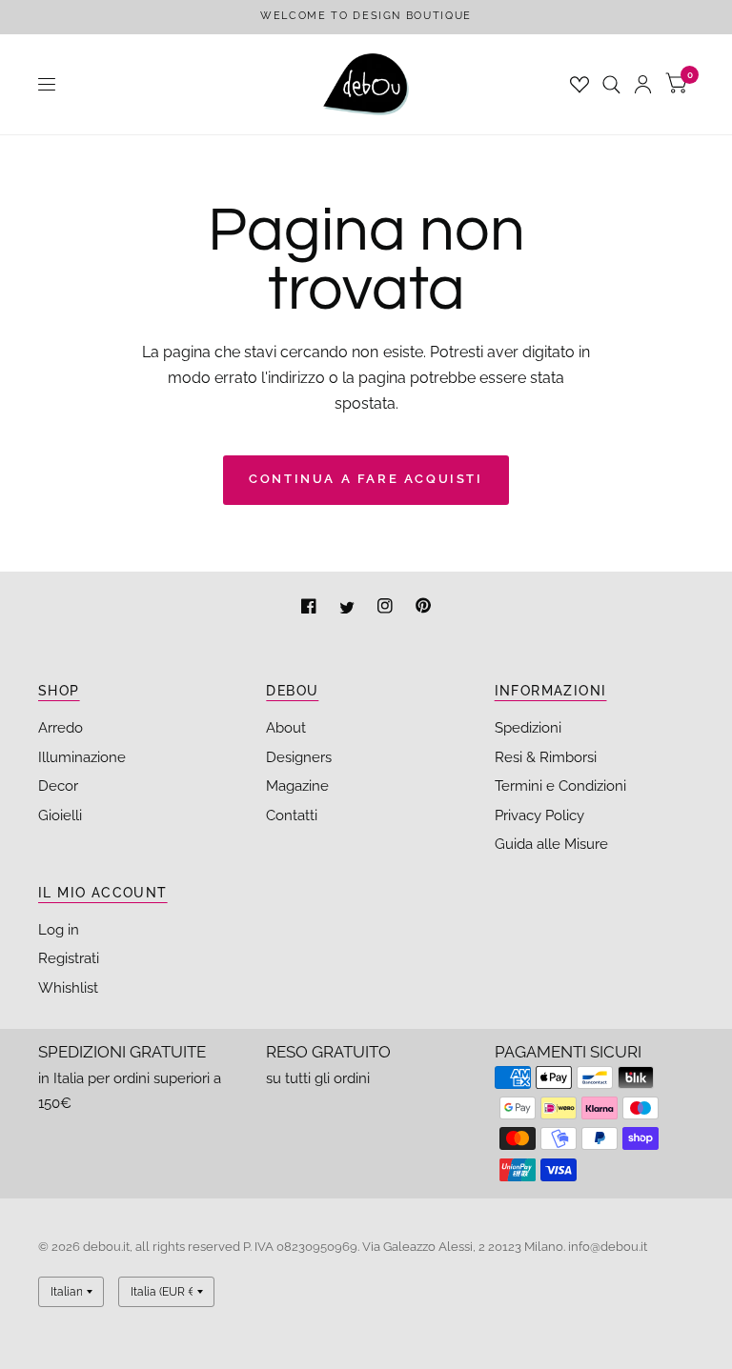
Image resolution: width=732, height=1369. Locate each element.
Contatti (291, 815)
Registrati (68, 958)
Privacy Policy (539, 815)
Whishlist (68, 988)
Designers (299, 757)
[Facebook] (310, 608)
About (286, 727)
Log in (58, 929)
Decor (58, 786)
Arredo (60, 727)
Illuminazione (82, 757)
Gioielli (60, 815)
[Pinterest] (423, 608)
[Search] (611, 84)
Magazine (297, 786)
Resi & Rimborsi (546, 757)
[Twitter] (348, 608)
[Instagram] (386, 608)
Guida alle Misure (551, 844)
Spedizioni (528, 727)
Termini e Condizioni (560, 786)
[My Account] (643, 84)
